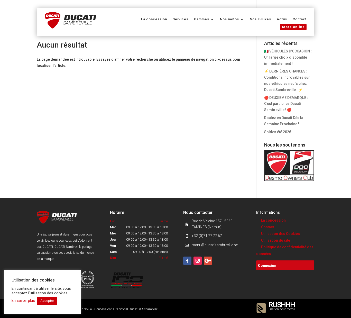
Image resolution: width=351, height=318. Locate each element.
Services (180, 19)
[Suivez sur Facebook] (187, 261)
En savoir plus (23, 300)
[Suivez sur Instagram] (197, 261)
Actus (282, 19)
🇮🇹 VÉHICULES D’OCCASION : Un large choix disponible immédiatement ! (288, 57)
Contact (300, 19)
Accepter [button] (47, 301)
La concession (154, 19)
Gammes (201, 19)
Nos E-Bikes (260, 19)
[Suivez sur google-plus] (208, 261)
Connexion (267, 266)
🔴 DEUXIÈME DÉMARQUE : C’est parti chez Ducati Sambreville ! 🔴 (286, 104)
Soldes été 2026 (277, 132)
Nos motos (229, 19)
